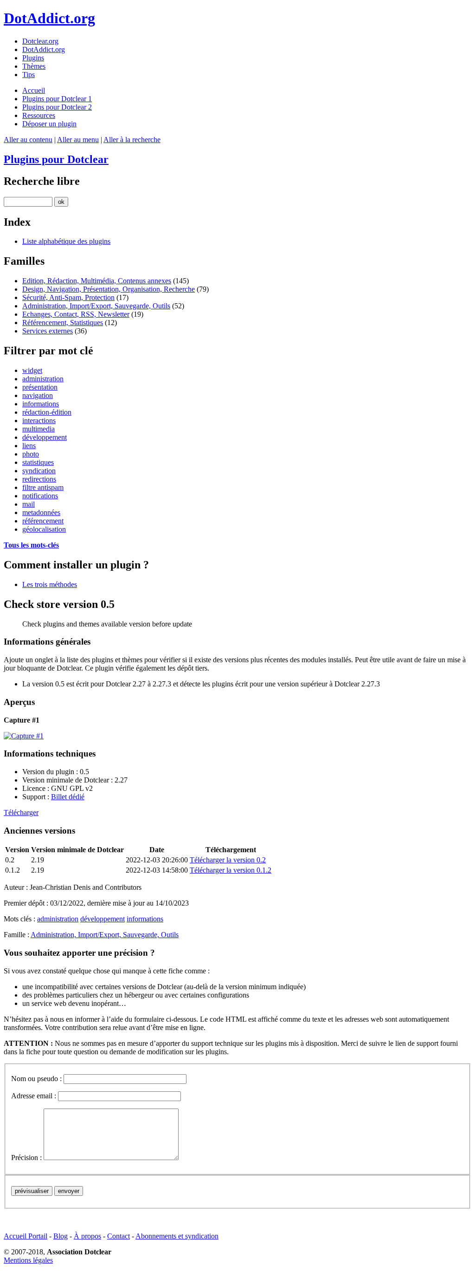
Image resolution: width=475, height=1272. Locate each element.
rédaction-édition (46, 412)
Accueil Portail (25, 1236)
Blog (60, 1236)
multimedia (38, 429)
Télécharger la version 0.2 (228, 860)
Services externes (47, 331)
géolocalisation (44, 529)
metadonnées (41, 512)
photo (30, 454)
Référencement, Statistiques (62, 322)
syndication (39, 471)
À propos (87, 1236)
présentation (40, 387)
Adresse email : (33, 1096)
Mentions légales (28, 1260)
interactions (39, 420)
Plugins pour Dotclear (56, 159)
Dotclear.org (40, 41)
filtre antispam (43, 487)
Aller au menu (78, 140)
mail (28, 504)
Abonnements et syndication (176, 1236)
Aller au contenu (28, 140)
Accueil (33, 90)
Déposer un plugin (49, 124)
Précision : (26, 1157)
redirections (39, 479)
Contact (118, 1236)
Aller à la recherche (131, 140)
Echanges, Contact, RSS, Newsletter (75, 314)
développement (44, 437)
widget (32, 370)
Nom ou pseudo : (36, 1079)
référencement (43, 521)
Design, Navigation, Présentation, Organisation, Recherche (108, 289)
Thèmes (33, 66)
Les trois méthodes (49, 584)
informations (40, 404)
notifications (40, 496)
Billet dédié (67, 797)
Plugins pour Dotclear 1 (57, 99)
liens (29, 446)
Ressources (38, 115)
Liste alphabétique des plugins (66, 241)
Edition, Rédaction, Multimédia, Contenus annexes (96, 281)
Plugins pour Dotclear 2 (57, 107)
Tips (28, 74)
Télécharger (21, 812)
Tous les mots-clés (31, 545)
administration (43, 379)
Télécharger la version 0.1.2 (230, 870)
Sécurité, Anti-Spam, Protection (68, 297)
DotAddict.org (49, 18)
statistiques (38, 462)
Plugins (33, 58)
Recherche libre (42, 181)
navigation (37, 395)
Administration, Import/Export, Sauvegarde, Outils (96, 306)
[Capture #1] (237, 736)
